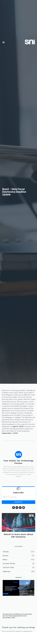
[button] (3, 42)
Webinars (6, 571)
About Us (18, 476)
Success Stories (9, 564)
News (5, 560)
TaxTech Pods (8, 567)
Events (5, 556)
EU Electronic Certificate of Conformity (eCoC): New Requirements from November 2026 (17, 615)
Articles (6, 552)
